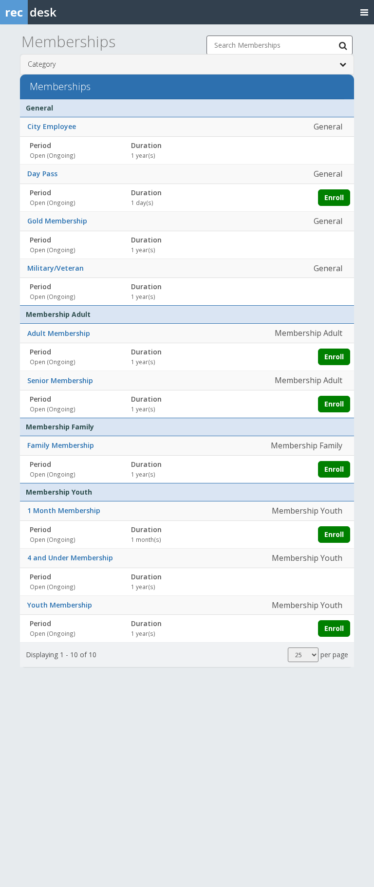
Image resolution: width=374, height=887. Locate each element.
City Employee (51, 126)
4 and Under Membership (70, 557)
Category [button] (42, 64)
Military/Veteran (55, 268)
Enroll (334, 197)
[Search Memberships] (343, 45)
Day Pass (42, 173)
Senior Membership (60, 380)
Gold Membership (57, 220)
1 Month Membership (63, 510)
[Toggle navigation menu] (364, 12)
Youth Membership (59, 605)
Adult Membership (58, 333)
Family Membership (60, 445)
